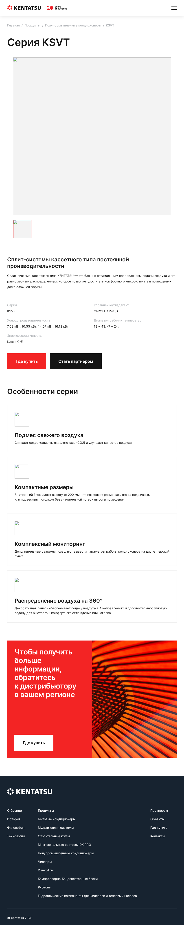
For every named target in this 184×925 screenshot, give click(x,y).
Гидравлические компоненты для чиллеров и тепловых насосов (87, 896)
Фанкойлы (46, 870)
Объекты (157, 819)
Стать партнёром (75, 361)
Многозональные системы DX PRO (64, 844)
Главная (13, 25)
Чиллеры (45, 862)
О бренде (14, 810)
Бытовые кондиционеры (57, 819)
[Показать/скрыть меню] (174, 8)
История (13, 819)
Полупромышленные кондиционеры (73, 25)
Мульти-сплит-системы (56, 827)
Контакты (157, 836)
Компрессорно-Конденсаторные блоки (68, 879)
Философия (15, 827)
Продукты (32, 25)
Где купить (27, 361)
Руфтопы (44, 887)
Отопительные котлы (54, 836)
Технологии (16, 836)
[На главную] (37, 7)
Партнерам (159, 810)
